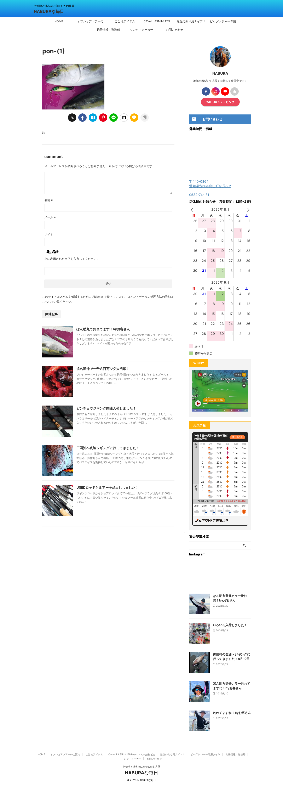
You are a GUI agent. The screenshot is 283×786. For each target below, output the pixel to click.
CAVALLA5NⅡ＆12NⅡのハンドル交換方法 (159, 21)
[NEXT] (247, 209)
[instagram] (215, 91)
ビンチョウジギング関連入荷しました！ (106, 408)
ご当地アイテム (125, 21)
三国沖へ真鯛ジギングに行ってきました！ (107, 448)
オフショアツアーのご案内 (92, 21)
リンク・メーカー (141, 29)
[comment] (134, 117)
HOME (58, 21)
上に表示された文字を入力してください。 (71, 258)
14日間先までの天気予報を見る (231, 501)
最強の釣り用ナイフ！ (191, 21)
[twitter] (72, 117)
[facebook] (82, 117)
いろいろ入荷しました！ (230, 625)
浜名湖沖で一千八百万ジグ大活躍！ (102, 369)
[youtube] (225, 91)
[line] (113, 117)
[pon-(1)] (93, 117)
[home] (234, 91)
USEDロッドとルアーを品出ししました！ (107, 487)
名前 (48, 200)
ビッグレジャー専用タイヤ (225, 21)
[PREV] (193, 209)
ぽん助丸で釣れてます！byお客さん (103, 329)
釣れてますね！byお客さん (232, 713)
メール (50, 217)
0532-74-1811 (199, 195)
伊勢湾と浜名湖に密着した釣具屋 (141, 766)
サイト (48, 234)
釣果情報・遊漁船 (108, 29)
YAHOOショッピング (220, 102)
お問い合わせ (174, 29)
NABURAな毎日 (49, 11)
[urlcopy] (144, 117)
